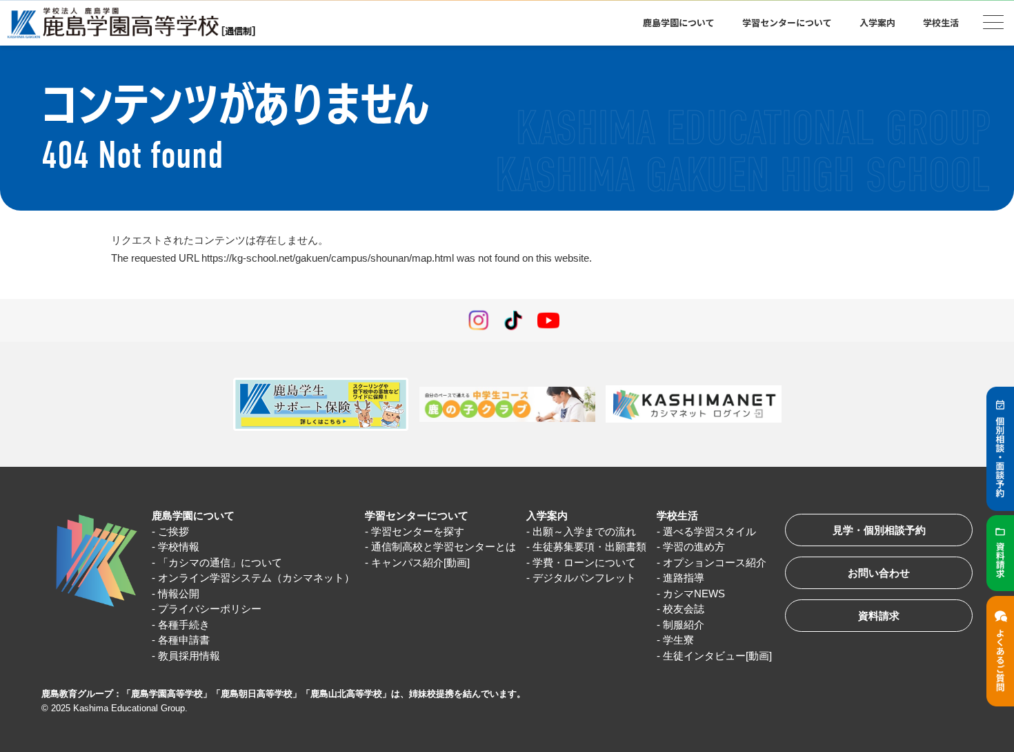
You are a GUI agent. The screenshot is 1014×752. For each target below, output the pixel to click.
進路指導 (683, 578)
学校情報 (178, 546)
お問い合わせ (879, 573)
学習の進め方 (694, 546)
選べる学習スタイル (709, 531)
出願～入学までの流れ (584, 531)
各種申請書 (184, 640)
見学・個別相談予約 (879, 530)
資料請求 (878, 615)
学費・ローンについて (584, 562)
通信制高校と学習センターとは (443, 546)
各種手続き (184, 624)
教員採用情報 (189, 656)
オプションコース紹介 (714, 562)
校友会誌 (683, 609)
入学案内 (547, 515)
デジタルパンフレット (584, 578)
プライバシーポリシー (209, 609)
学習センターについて (416, 515)
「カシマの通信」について (220, 562)
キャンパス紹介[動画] (420, 562)
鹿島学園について (193, 515)
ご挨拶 (173, 531)
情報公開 (178, 593)
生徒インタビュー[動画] (717, 656)
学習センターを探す (417, 531)
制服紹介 (683, 624)
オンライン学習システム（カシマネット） (256, 578)
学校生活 (677, 515)
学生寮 (678, 640)
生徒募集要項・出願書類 (589, 546)
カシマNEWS (694, 593)
